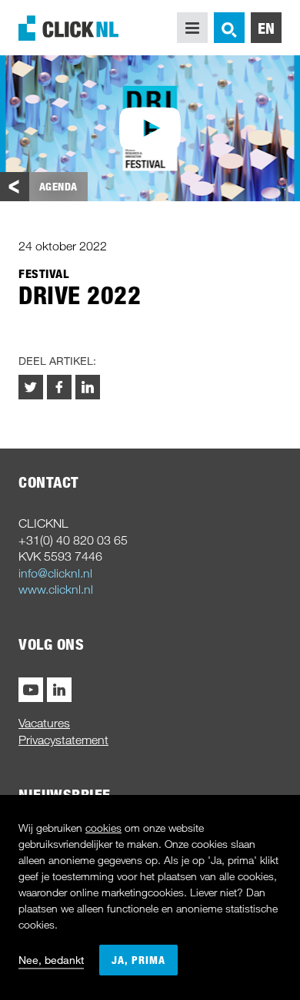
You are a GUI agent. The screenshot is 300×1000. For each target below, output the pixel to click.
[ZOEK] (229, 27)
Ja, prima (138, 959)
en (266, 27)
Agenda (58, 186)
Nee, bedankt (51, 959)
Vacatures (44, 723)
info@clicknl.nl (55, 573)
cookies (103, 827)
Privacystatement (63, 740)
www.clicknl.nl (55, 589)
